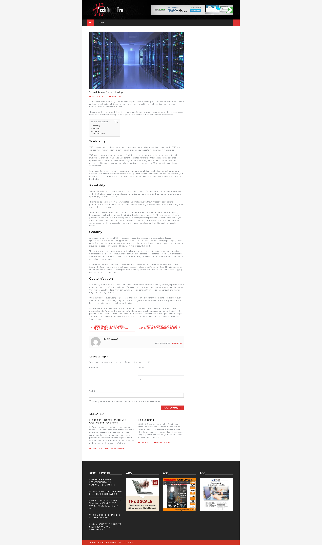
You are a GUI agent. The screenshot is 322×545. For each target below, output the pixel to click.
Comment (94, 367)
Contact (101, 23)
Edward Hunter (117, 448)
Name (141, 367)
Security (95, 131)
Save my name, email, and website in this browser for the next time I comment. (126, 401)
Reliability (96, 128)
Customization (99, 134)
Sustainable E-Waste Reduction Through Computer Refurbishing (102, 482)
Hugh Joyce (118, 97)
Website (93, 391)
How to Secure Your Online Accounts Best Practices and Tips (158, 327)
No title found (146, 419)
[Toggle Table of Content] (114, 122)
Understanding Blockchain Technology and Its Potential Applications (111, 328)
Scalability (96, 126)
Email (141, 379)
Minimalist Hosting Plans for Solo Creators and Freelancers (108, 421)
